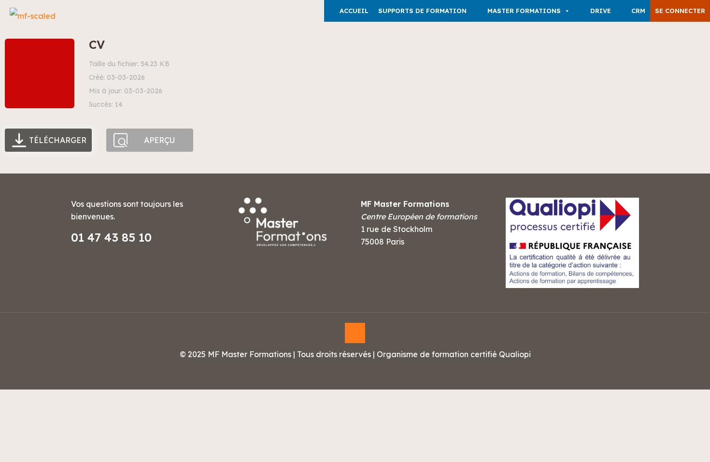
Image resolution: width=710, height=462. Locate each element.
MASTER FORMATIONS (524, 10)
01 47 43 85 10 (111, 237)
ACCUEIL (354, 10)
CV (97, 44)
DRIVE (600, 10)
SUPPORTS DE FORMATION (422, 10)
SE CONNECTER (680, 10)
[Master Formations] (33, 15)
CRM (638, 10)
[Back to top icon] (355, 333)
